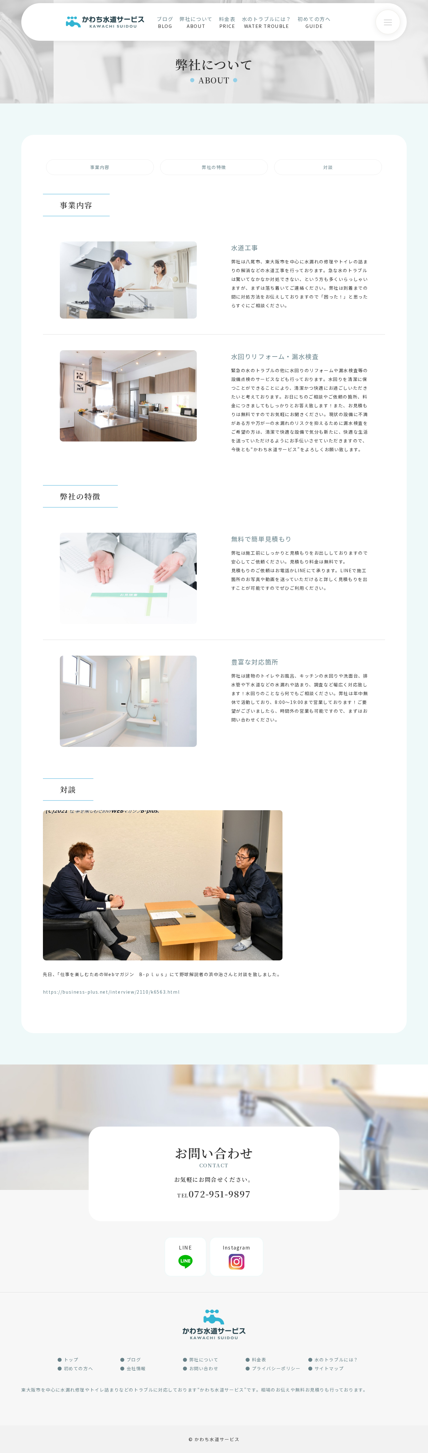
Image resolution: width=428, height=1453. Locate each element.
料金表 (259, 1359)
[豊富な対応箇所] (128, 660)
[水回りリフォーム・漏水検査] (128, 354)
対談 (328, 167)
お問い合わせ (204, 1368)
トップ (71, 1359)
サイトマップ (329, 1368)
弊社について (204, 1359)
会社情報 (136, 1368)
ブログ (134, 1359)
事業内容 (100, 167)
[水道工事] (128, 246)
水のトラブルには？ (336, 1359)
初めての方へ (78, 1368)
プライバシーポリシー (276, 1368)
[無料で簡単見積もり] (128, 537)
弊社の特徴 (214, 167)
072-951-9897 (214, 1193)
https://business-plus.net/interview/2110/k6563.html (111, 992)
